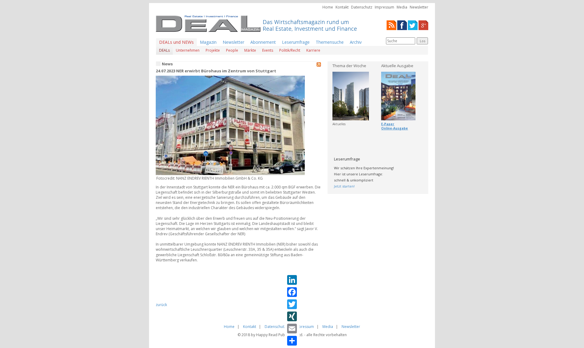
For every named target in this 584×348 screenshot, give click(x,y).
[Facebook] (402, 24)
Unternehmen (188, 50)
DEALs (164, 50)
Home (327, 7)
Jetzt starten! (344, 186)
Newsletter (419, 7)
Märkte (250, 50)
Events (267, 50)
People (232, 50)
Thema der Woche (349, 65)
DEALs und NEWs (176, 42)
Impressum (384, 7)
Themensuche (330, 42)
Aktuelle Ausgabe (397, 65)
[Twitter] (413, 24)
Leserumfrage (296, 42)
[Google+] (423, 24)
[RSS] (391, 24)
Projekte (213, 50)
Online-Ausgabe (394, 128)
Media (402, 7)
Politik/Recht (289, 50)
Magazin (208, 42)
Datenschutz (361, 7)
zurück (161, 304)
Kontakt (342, 7)
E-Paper (387, 124)
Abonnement (263, 42)
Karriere (313, 50)
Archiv (356, 42)
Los (422, 41)
